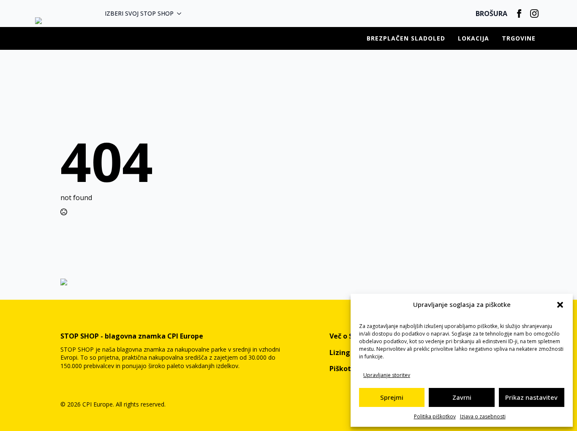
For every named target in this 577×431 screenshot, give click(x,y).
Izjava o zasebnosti (483, 416)
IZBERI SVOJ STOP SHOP (139, 13)
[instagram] (534, 13)
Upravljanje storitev (386, 375)
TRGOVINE (519, 38)
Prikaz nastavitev (531, 397)
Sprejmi (391, 397)
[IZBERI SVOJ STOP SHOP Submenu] (182, 13)
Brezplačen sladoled (406, 38)
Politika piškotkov (435, 416)
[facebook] (519, 13)
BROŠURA (491, 13)
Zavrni (461, 397)
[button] (560, 305)
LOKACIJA (473, 38)
